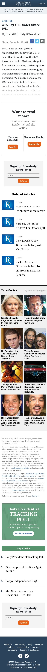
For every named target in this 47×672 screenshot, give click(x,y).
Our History (20, 644)
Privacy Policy (23, 647)
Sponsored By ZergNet (35, 290)
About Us (8, 644)
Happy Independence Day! (21, 581)
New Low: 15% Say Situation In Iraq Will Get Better (29, 245)
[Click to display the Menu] (3, 3)
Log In (42, 4)
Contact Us (34, 650)
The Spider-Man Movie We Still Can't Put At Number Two (11, 387)
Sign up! (23, 181)
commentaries (29, 476)
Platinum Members (19, 490)
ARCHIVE (7, 21)
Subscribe (34, 144)
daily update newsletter (20, 468)
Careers (23, 650)
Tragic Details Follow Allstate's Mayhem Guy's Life (34, 320)
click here (35, 496)
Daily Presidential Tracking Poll (24, 556)
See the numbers (23, 533)
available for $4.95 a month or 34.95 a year (23, 479)
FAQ (30, 644)
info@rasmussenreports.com (19, 665)
